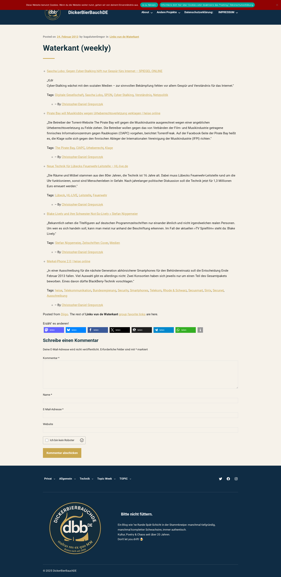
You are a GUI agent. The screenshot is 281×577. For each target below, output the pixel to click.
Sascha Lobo (94, 95)
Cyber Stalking (124, 95)
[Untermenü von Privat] (54, 479)
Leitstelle (85, 195)
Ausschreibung (57, 296)
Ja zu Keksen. (149, 5)
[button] (54, 330)
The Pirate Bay (65, 148)
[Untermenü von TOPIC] (130, 479)
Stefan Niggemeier (68, 243)
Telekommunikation (77, 290)
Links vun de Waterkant (124, 36)
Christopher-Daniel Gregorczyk (82, 104)
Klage (109, 148)
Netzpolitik (160, 95)
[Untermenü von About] (151, 12)
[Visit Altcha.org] (82, 440)
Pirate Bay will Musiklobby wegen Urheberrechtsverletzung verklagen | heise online (103, 113)
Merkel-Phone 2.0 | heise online (68, 261)
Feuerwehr (100, 195)
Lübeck (60, 195)
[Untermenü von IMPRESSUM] (237, 12)
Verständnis (143, 95)
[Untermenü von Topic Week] (115, 479)
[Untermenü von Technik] (92, 479)
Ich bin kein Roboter (62, 440)
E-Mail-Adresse (53, 409)
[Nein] (277, 4)
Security (123, 290)
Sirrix (207, 290)
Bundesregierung (104, 290)
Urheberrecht (95, 148)
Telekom (156, 290)
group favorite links (132, 314)
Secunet (218, 290)
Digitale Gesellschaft (69, 95)
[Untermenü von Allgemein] (75, 479)
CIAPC (80, 148)
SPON (108, 95)
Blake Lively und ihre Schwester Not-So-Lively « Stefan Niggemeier (92, 214)
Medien (115, 243)
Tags (50, 95)
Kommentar (51, 358)
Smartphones (139, 290)
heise (58, 290)
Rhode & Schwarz (175, 290)
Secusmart (195, 290)
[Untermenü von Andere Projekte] (179, 12)
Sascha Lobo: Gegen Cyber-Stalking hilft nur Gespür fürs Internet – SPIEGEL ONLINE (104, 71)
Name (47, 394)
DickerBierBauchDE (88, 12)
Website (48, 424)
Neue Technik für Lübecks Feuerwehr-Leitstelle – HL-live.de (87, 166)
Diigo (64, 314)
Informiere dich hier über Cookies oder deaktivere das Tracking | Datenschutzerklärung (207, 5)
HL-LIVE (72, 195)
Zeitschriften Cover (95, 243)
